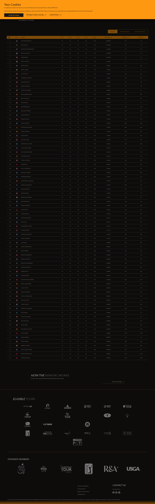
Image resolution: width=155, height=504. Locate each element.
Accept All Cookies (14, 15)
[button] (36, 15)
